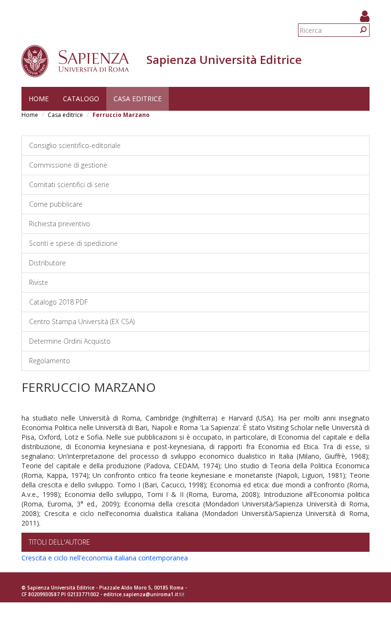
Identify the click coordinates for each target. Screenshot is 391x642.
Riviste (38, 282)
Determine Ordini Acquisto (70, 341)
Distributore (47, 262)
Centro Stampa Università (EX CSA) (81, 321)
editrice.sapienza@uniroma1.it (143, 594)
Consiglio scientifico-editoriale (75, 145)
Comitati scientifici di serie (69, 184)
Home (39, 98)
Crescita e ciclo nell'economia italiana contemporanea (104, 557)
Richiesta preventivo (59, 223)
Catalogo (81, 98)
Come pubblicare (55, 204)
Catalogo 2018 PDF (58, 301)
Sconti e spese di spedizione (73, 243)
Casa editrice (137, 98)
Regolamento (49, 360)
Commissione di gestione (68, 164)
